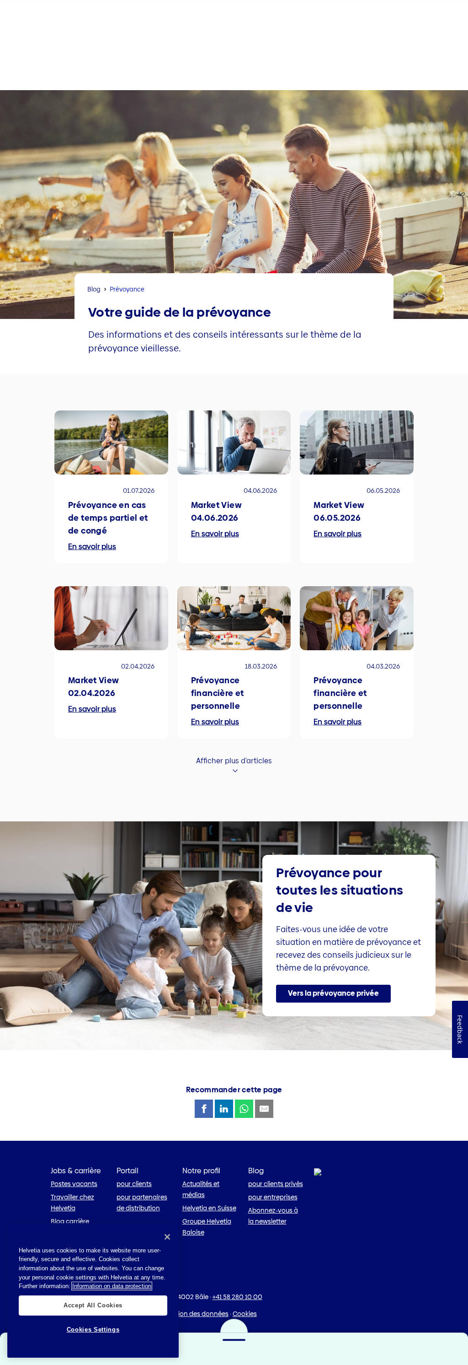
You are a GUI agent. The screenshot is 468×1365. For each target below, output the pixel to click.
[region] (93, 1290)
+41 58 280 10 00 (237, 1296)
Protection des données (192, 1313)
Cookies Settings (93, 1329)
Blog (94, 289)
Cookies (245, 1313)
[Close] (167, 1237)
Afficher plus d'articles (234, 760)
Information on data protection (111, 1286)
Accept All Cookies (93, 1305)
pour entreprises (273, 1197)
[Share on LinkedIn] (224, 1109)
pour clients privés (275, 1183)
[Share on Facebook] (204, 1109)
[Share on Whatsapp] (244, 1109)
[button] (333, 994)
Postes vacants (74, 1183)
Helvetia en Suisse (209, 1208)
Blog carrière (70, 1221)
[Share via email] (264, 1109)
